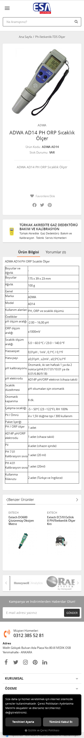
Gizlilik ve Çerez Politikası (43, 730)
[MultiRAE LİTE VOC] (58, 583)
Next (77, 499)
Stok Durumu (38, 152)
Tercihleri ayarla (23, 722)
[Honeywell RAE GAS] (25, 583)
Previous (7, 499)
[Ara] (76, 21)
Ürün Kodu (33, 147)
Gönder (72, 613)
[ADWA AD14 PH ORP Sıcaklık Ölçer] (42, 83)
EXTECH (14, 512)
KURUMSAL (14, 678)
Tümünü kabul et (60, 722)
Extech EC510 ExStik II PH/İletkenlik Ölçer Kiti (61, 521)
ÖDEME (11, 688)
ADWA (42, 125)
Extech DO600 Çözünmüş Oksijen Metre (21, 521)
